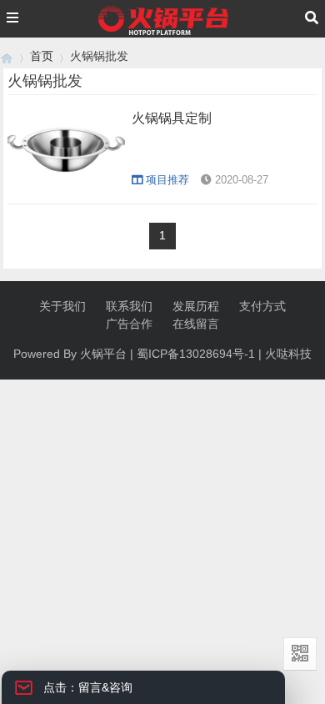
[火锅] (6, 56)
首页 (41, 56)
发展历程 (195, 306)
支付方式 (262, 306)
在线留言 (195, 323)
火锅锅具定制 (172, 118)
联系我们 (129, 306)
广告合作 (129, 323)
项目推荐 (167, 179)
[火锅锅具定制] (66, 187)
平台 (115, 353)
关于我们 (62, 306)
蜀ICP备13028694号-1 (196, 353)
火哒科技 (288, 353)
